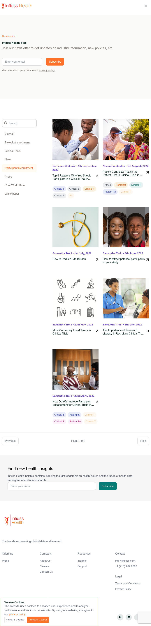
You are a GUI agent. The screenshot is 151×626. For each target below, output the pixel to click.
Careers (44, 566)
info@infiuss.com (125, 560)
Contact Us (46, 571)
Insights (82, 560)
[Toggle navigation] (146, 6)
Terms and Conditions (128, 583)
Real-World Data (15, 185)
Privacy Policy (123, 588)
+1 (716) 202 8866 (126, 566)
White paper (12, 193)
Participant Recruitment (19, 167)
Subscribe (55, 61)
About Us (45, 560)
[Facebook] (120, 617)
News (8, 159)
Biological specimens (17, 142)
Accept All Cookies (38, 619)
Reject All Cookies (15, 619)
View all (9, 133)
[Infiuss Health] (75, 520)
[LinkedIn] (129, 617)
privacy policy (47, 70)
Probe (8, 176)
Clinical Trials (13, 150)
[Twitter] (137, 617)
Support (82, 566)
